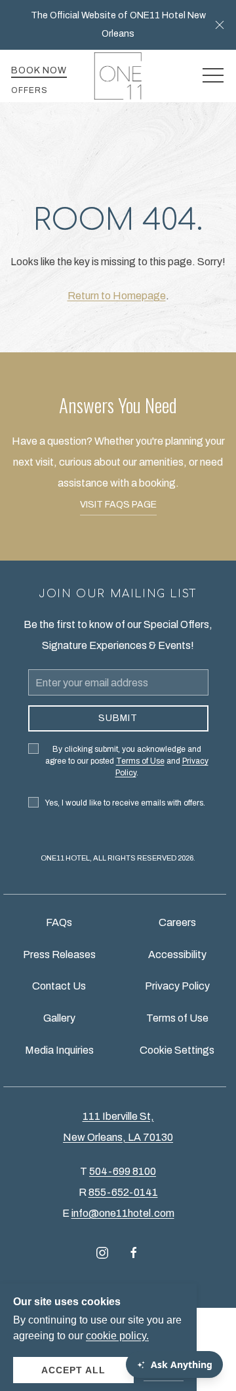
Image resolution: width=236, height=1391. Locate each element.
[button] (219, 25)
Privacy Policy (177, 986)
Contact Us (59, 986)
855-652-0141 (123, 1192)
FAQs (59, 922)
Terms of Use (177, 1018)
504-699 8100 (122, 1171)
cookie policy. (117, 1335)
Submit (118, 718)
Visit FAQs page (118, 505)
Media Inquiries (59, 1050)
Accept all (73, 1370)
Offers (29, 90)
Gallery (59, 1018)
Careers (177, 922)
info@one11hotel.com (122, 1213)
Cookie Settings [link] (177, 1050)
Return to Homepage (117, 295)
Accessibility (177, 954)
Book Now (39, 70)
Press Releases (59, 954)
